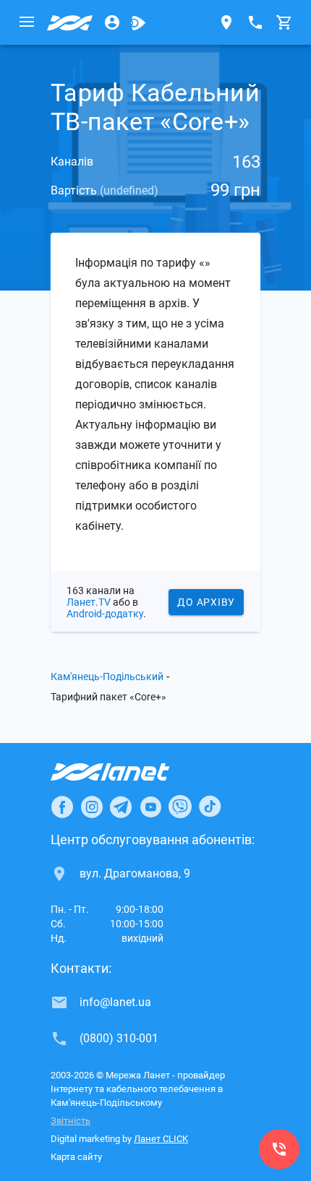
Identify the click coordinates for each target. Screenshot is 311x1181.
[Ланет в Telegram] (120, 806)
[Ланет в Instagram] (91, 806)
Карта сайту (76, 1156)
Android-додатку (105, 613)
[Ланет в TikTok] (209, 806)
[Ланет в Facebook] (62, 806)
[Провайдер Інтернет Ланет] (127, 771)
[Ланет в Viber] (180, 806)
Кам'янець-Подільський (107, 676)
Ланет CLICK (161, 1138)
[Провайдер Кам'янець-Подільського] (70, 22)
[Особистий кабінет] (112, 22)
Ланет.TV (89, 602)
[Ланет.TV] (138, 22)
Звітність (70, 1120)
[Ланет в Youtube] (150, 806)
